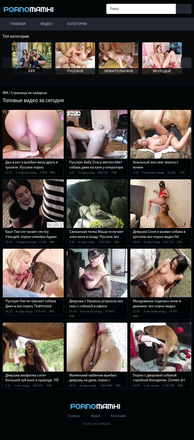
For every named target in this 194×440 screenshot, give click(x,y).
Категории (118, 416)
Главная (74, 416)
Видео (95, 416)
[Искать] (183, 9)
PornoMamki (30, 9)
